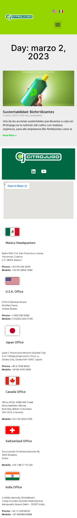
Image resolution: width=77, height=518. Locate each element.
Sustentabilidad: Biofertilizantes (28, 112)
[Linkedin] (33, 171)
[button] (58, 24)
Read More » (10, 135)
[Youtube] (43, 171)
